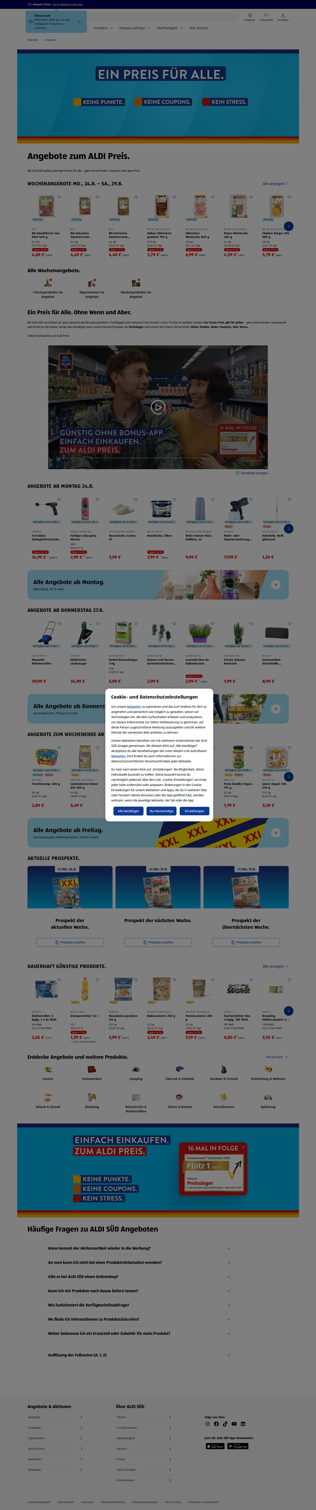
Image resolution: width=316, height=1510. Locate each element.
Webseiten (134, 706)
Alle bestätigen (128, 811)
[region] (159, 755)
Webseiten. (118, 756)
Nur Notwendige (161, 811)
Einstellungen (194, 811)
